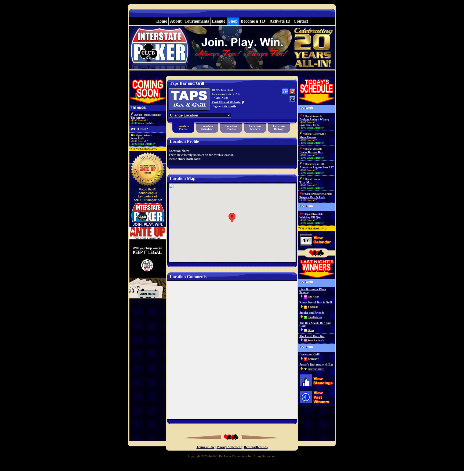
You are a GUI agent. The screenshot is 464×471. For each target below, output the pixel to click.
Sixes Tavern (307, 137)
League (218, 21)
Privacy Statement (229, 447)
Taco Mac (305, 182)
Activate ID (280, 21)
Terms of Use (206, 447)
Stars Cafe (137, 138)
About (176, 21)
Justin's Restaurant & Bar (316, 364)
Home (161, 21)
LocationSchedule (207, 127)
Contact (300, 21)
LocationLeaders (255, 127)
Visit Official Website (226, 102)
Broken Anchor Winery (314, 119)
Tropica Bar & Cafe (312, 197)
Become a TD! (254, 21)
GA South (229, 106)
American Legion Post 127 (316, 167)
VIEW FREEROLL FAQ (144, 148)
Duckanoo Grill (309, 354)
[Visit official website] (189, 109)
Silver (311, 330)
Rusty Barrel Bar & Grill (315, 302)
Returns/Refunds (256, 447)
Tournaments (196, 21)
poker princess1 (316, 369)
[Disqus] (232, 350)
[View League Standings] (316, 388)
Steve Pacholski (316, 340)
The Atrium (137, 117)
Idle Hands (314, 296)
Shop (233, 21)
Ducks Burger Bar (311, 152)
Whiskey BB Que (310, 217)
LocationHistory (279, 127)
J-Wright (313, 307)
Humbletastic (315, 317)
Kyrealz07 (313, 358)
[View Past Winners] (316, 405)
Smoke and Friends (311, 312)
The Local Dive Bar (312, 336)
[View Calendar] (316, 247)
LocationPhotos (231, 127)
